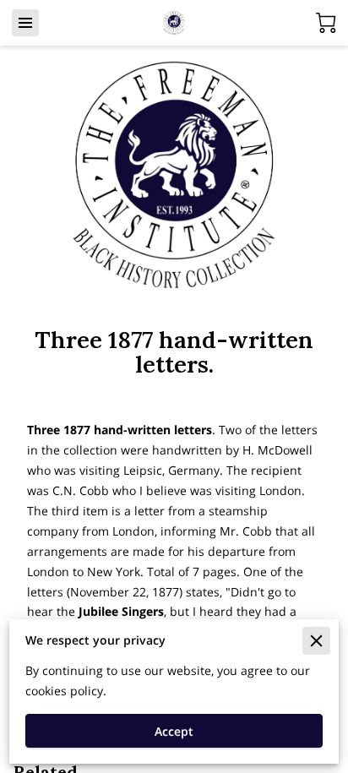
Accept (174, 731)
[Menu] (25, 22)
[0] (326, 23)
